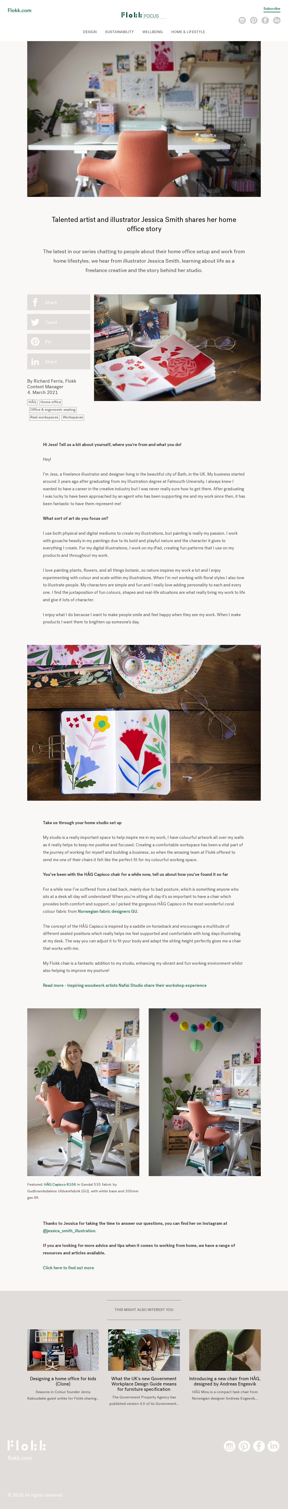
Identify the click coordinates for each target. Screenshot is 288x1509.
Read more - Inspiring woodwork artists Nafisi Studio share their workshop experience (125, 986)
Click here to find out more (68, 1268)
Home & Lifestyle (188, 32)
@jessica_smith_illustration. (69, 1231)
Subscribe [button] (272, 9)
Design (90, 32)
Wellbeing (152, 32)
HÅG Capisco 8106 (60, 1185)
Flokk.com (20, 10)
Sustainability (119, 32)
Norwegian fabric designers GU (107, 912)
